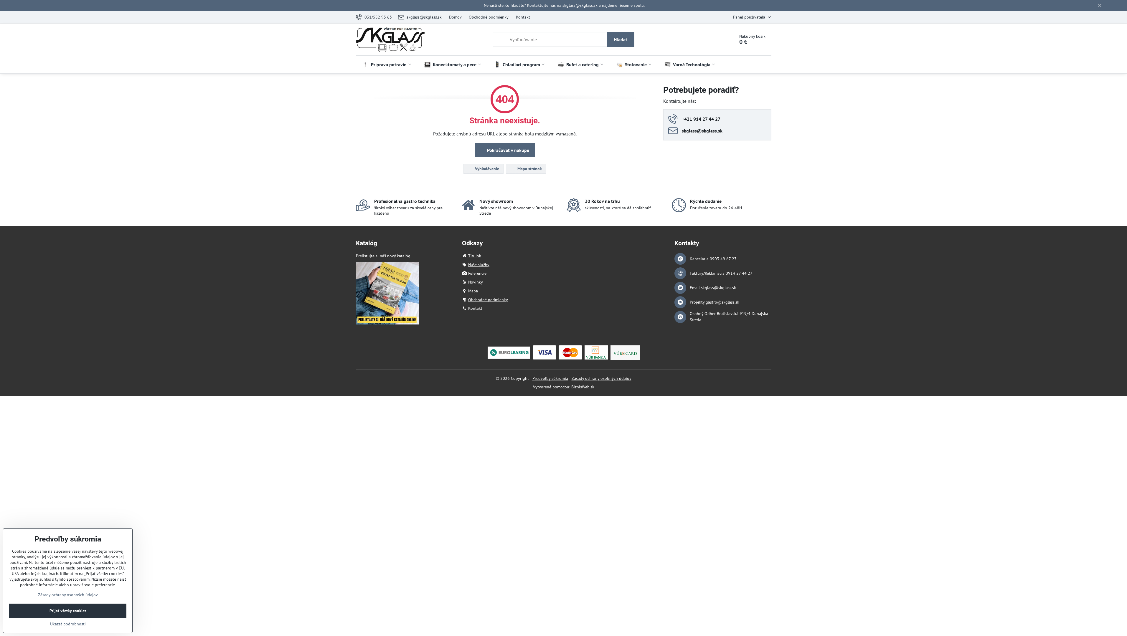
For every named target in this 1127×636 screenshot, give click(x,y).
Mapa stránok (529, 168)
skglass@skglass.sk (580, 5)
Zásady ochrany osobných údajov (601, 378)
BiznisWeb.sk (582, 387)
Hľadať (620, 39)
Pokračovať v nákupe (507, 150)
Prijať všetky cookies (67, 610)
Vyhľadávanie (486, 168)
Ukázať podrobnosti (68, 624)
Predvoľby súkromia (550, 378)
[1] (387, 323)
